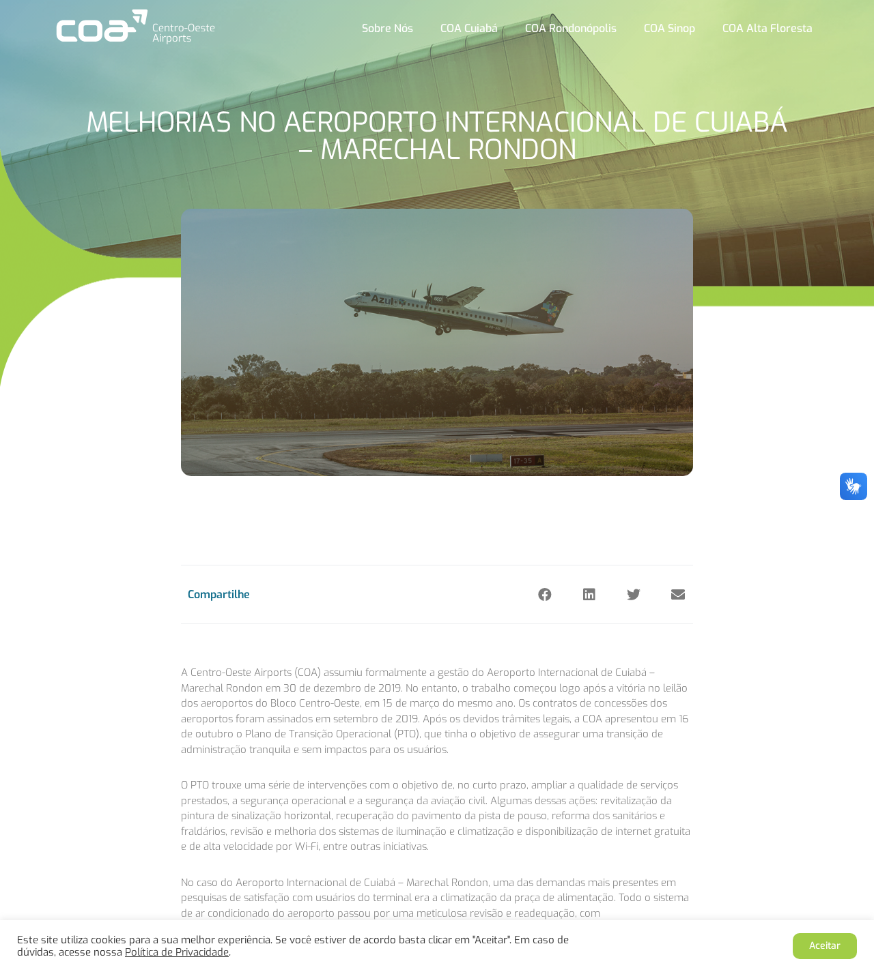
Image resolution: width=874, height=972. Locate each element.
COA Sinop (669, 28)
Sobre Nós (387, 28)
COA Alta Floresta (767, 28)
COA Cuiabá (469, 28)
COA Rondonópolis (571, 28)
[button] (544, 594)
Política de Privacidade (177, 952)
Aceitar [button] (825, 945)
